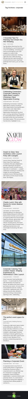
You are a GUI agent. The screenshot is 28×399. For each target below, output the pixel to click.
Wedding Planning (16, 321)
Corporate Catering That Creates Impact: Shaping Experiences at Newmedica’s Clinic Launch (13, 271)
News (4, 44)
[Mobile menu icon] (25, 2)
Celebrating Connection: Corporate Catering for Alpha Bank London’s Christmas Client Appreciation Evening (12, 95)
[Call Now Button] (14, 396)
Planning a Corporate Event (13, 361)
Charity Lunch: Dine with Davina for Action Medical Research (12, 204)
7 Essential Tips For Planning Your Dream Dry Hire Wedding (12, 40)
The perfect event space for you (13, 318)
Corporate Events (7, 101)
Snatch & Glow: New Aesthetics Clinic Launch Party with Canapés (12, 154)
